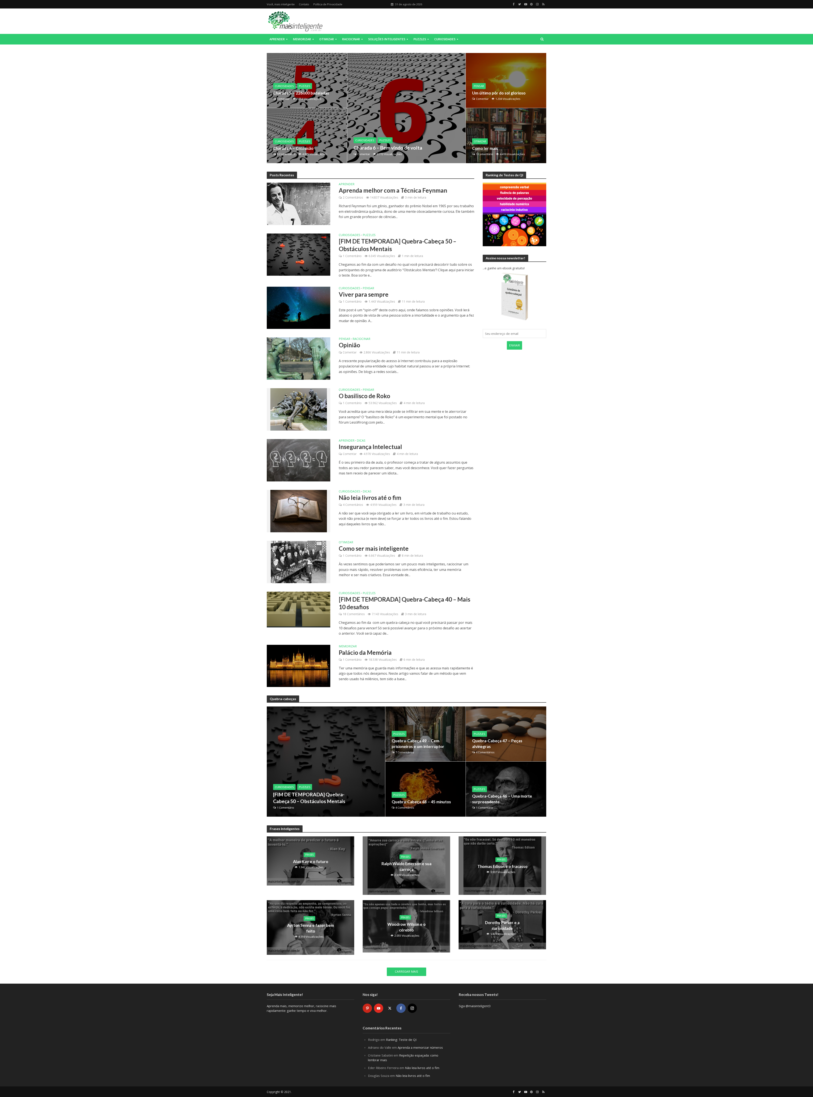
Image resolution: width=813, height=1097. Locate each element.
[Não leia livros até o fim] (298, 510)
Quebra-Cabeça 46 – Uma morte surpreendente (502, 799)
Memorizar (302, 39)
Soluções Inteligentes (386, 39)
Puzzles (419, 39)
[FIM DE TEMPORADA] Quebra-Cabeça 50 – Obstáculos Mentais (397, 245)
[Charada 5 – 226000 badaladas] (307, 80)
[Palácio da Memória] (298, 665)
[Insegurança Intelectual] (298, 459)
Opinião (349, 345)
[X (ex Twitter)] (389, 1008)
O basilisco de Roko (364, 395)
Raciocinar (351, 39)
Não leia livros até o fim (370, 497)
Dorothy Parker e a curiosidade (502, 925)
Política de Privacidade (327, 4)
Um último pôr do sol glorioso (498, 92)
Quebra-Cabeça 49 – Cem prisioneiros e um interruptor (418, 743)
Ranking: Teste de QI (401, 1039)
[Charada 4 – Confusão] (307, 135)
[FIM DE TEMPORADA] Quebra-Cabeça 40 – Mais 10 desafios (404, 603)
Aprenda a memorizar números (420, 1047)
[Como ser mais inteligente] (298, 561)
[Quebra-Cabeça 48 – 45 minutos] (425, 789)
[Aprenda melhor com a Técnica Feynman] (298, 203)
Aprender (277, 39)
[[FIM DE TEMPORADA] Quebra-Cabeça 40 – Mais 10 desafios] (298, 609)
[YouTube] (378, 1008)
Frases (309, 854)
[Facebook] (401, 1008)
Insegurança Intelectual (370, 446)
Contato (304, 4)
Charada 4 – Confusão (293, 148)
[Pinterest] (367, 1008)
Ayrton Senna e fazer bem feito (310, 928)
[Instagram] (412, 1008)
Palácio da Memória (365, 652)
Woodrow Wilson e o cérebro (406, 927)
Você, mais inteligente (281, 4)
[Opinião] (298, 358)
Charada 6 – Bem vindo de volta (388, 148)
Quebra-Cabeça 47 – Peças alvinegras (497, 743)
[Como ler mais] (506, 135)
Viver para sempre (364, 294)
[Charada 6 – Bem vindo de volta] (406, 108)
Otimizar (326, 39)
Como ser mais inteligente (374, 548)
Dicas (361, 440)
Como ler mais (485, 148)
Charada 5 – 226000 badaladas (301, 92)
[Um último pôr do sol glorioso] (506, 80)
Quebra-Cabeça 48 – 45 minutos (421, 801)
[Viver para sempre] (298, 307)
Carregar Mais (406, 971)
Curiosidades (444, 39)
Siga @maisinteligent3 (475, 1006)
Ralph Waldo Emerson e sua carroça (406, 866)
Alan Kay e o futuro (310, 861)
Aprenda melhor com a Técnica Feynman (393, 190)
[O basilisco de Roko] (298, 409)
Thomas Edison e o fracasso (502, 866)
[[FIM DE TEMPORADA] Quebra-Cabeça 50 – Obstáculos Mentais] (298, 254)
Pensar (479, 86)
